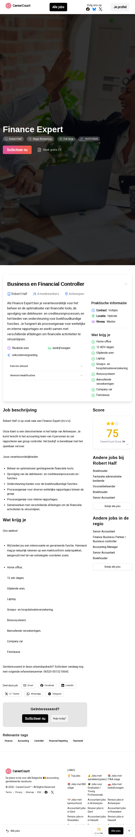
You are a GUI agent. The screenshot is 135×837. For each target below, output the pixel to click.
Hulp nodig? (59, 718)
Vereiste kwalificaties (22, 375)
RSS (39, 792)
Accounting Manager (105, 547)
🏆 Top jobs (74, 775)
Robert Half (15, 139)
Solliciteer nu (17, 150)
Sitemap (30, 792)
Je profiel (120, 7)
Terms (9, 792)
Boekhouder (100, 471)
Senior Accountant (104, 497)
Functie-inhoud (19, 366)
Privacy (18, 792)
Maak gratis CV (52, 149)
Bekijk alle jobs (113, 506)
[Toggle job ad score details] (127, 444)
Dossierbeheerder (104, 486)
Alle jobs (58, 7)
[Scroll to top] (129, 830)
